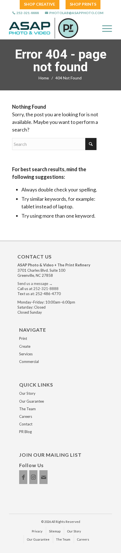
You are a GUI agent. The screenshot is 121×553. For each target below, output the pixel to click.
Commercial (29, 361)
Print (23, 338)
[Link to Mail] (43, 477)
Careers (25, 416)
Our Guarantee (31, 401)
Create (24, 346)
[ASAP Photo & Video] (43, 28)
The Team (27, 409)
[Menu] (104, 28)
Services (26, 354)
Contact (25, 424)
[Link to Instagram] (33, 477)
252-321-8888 (27, 13)
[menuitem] (39, 4)
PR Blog (25, 431)
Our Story (27, 393)
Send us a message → (35, 283)
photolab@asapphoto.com (76, 13)
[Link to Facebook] (23, 477)
